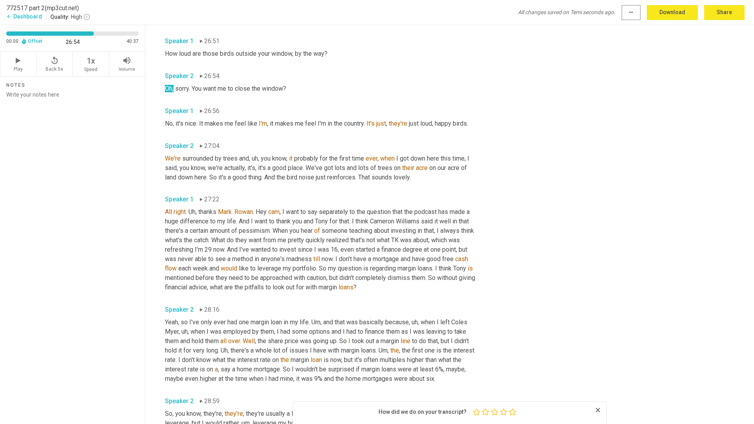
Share (724, 12)
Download (672, 12)
